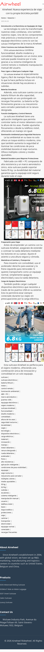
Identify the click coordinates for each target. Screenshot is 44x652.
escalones (5, 493)
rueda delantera (7, 453)
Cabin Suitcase (6, 598)
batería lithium (7, 383)
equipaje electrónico (9, 402)
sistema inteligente (8, 495)
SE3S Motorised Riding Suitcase (12, 585)
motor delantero (7, 448)
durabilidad (5, 425)
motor (3, 386)
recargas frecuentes (9, 532)
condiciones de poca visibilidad (13, 467)
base (3, 507)
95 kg (3, 484)
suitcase (4, 44)
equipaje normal (7, 526)
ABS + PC (4, 394)
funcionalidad (6, 411)
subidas (4, 490)
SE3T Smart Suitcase (8, 593)
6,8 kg (3, 487)
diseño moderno (7, 414)
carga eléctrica (7, 436)
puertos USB (6, 400)
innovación (5, 442)
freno (3, 459)
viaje (3, 515)
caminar (4, 518)
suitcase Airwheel (14, 74)
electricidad (5, 524)
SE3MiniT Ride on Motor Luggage (13, 589)
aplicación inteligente (9, 464)
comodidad (5, 417)
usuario (4, 501)
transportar (5, 521)
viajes (3, 428)
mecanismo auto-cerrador (11, 476)
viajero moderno (7, 405)
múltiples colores (8, 479)
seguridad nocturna (9, 422)
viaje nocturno (6, 473)
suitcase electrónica (16, 50)
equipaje (4, 470)
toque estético (6, 510)
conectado (5, 529)
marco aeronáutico (8, 397)
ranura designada (8, 450)
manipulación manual (9, 498)
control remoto (7, 388)
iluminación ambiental (10, 391)
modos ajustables (8, 481)
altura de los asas (8, 419)
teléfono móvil (6, 504)
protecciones (6, 512)
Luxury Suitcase (6, 602)
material (4, 439)
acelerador (5, 456)
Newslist (11, 18)
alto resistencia (7, 462)
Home (3, 18)
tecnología (5, 431)
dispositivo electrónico (10, 433)
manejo (4, 445)
